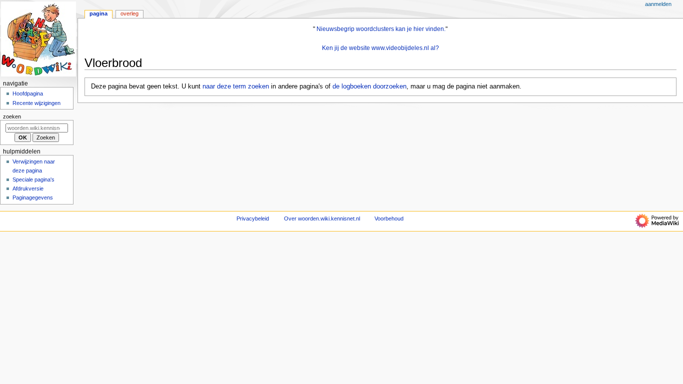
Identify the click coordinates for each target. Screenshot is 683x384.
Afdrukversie (28, 189)
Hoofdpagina (27, 93)
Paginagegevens (32, 197)
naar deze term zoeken (235, 86)
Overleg (129, 13)
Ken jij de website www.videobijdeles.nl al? (380, 48)
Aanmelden (658, 4)
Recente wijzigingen (36, 103)
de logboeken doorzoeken (369, 86)
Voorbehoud (389, 219)
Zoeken (12, 117)
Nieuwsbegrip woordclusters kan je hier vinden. (381, 29)
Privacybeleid (252, 219)
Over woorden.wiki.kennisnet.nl (322, 219)
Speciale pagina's (33, 179)
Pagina (99, 13)
